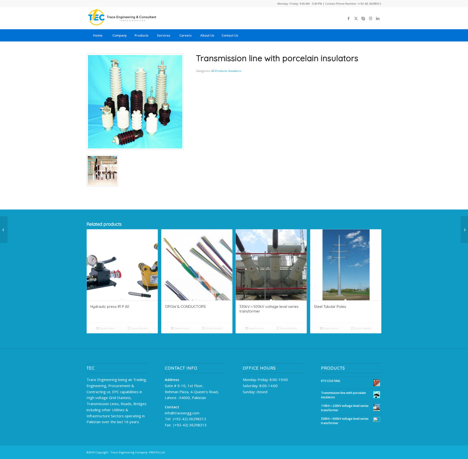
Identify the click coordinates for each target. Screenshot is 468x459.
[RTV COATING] (464, 229)
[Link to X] (356, 18)
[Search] (370, 35)
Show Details (139, 328)
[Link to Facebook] (348, 18)
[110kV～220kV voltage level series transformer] (4, 229)
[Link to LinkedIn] (377, 18)
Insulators (234, 71)
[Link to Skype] (363, 18)
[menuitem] (97, 35)
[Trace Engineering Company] (123, 18)
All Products (219, 71)
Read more (107, 328)
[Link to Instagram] (370, 18)
